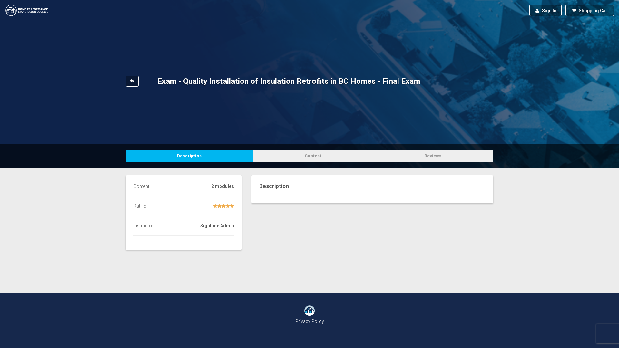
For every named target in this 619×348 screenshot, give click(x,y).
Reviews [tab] (433, 155)
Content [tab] (313, 155)
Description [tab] (189, 155)
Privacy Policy (309, 321)
